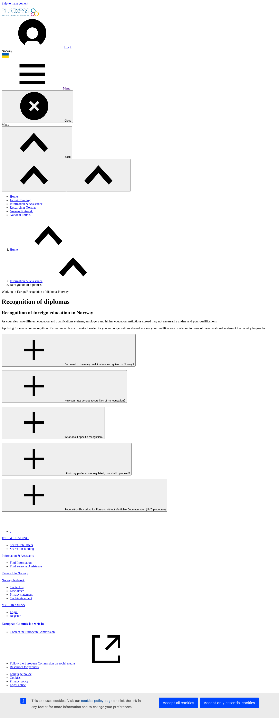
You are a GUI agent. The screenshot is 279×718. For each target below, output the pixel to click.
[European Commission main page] (21, 16)
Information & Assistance (26, 204)
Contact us (16, 587)
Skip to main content (15, 3)
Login (14, 612)
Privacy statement (21, 594)
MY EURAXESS (13, 605)
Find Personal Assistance (26, 566)
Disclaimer (17, 591)
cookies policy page (96, 701)
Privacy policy (19, 681)
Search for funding (22, 548)
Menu (66, 88)
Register (15, 615)
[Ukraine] (5, 57)
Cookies (15, 677)
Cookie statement (21, 598)
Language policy (20, 674)
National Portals (20, 215)
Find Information (21, 562)
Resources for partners (24, 667)
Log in (67, 47)
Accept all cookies (178, 703)
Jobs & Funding (20, 200)
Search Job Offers (21, 545)
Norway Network (21, 211)
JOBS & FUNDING (15, 538)
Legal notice (18, 685)
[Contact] (10, 531)
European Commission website (23, 623)
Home (14, 196)
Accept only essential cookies (229, 703)
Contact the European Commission (32, 632)
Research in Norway (23, 207)
